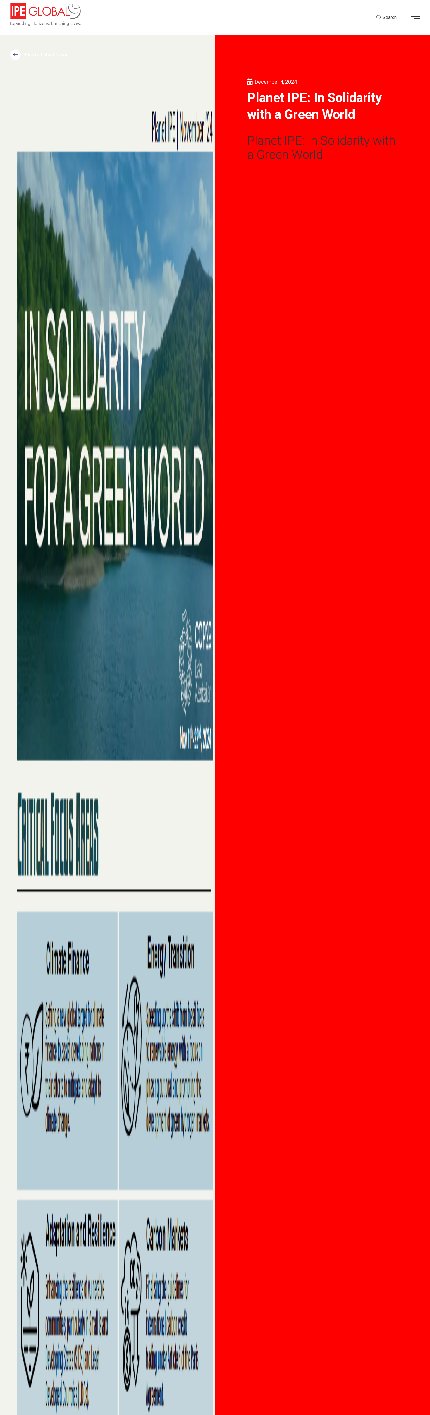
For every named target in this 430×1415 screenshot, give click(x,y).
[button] (417, 17)
